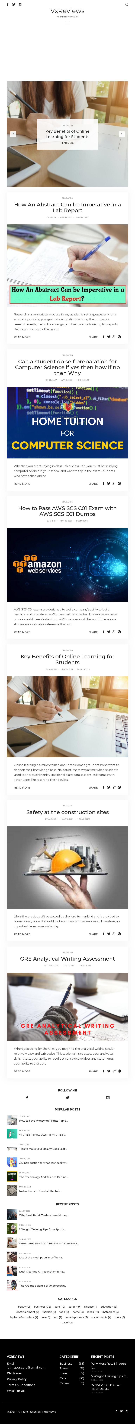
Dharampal (53, 965)
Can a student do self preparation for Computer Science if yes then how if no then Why (67, 367)
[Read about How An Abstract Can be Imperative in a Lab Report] (67, 265)
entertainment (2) (27, 1312)
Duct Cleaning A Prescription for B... (42, 1271)
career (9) (75, 1306)
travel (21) (67, 1322)
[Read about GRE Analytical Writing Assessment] (67, 1006)
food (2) (64, 1312)
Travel (64, 1368)
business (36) (42, 1306)
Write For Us (16, 1390)
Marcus (53, 669)
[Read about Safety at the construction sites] (67, 867)
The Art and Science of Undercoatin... (42, 1285)
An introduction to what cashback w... (43, 1163)
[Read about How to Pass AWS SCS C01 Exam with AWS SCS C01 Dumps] (67, 564)
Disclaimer (14, 1373)
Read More (67, 142)
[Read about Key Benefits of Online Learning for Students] (67, 716)
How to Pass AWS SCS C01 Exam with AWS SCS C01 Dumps (67, 511)
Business (66, 1363)
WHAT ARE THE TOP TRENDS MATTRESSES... (49, 1243)
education (67, 198)
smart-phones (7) (77, 1317)
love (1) (45, 1317)
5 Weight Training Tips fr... (109, 1376)
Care (63, 1378)
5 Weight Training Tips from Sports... (42, 1229)
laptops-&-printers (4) (24, 1317)
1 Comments (82, 217)
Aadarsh (52, 819)
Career (64, 1383)
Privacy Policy (17, 1379)
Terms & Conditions (21, 1385)
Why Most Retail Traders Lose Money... (44, 1215)
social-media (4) (101, 1317)
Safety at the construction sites (67, 812)
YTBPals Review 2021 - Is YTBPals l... (42, 1134)
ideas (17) (93, 1312)
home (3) (78, 1312)
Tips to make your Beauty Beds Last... (43, 1148)
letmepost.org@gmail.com (26, 1367)
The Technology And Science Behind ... (44, 1177)
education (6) (109, 1306)
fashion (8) (49, 1312)
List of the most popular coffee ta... (41, 1257)
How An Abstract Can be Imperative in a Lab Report (67, 207)
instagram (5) (110, 1312)
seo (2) (58, 1317)
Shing (53, 521)
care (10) (59, 1306)
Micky (53, 217)
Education (67, 125)
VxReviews (67, 11)
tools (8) (120, 1317)
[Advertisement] (67, 55)
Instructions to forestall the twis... (40, 1191)
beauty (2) (24, 1306)
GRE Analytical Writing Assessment (67, 958)
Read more (22, 337)
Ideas (64, 1373)
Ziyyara (53, 380)
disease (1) (90, 1306)
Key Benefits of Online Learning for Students (67, 659)
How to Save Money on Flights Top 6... (43, 1120)
